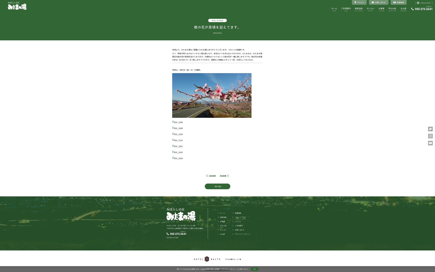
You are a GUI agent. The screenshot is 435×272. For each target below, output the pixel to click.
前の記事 (212, 176)
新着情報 (238, 213)
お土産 (403, 9)
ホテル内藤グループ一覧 (233, 259)
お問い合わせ (239, 230)
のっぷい (371, 9)
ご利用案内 (346, 9)
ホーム (334, 9)
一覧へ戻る (217, 186)
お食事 (381, 9)
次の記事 (223, 176)
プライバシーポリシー (228, 269)
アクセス (238, 221)
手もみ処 (392, 9)
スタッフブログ (240, 217)
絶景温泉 (359, 9)
